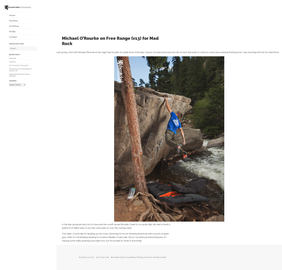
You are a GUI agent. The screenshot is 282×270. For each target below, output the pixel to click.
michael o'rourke (159, 257)
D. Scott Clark (103, 257)
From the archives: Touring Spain (18, 65)
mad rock (148, 257)
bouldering (131, 257)
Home (12, 15)
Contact (13, 37)
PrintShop (14, 26)
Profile (12, 31)
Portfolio (13, 21)
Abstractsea (12, 58)
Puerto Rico (12, 62)
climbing (139, 257)
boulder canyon (119, 257)
